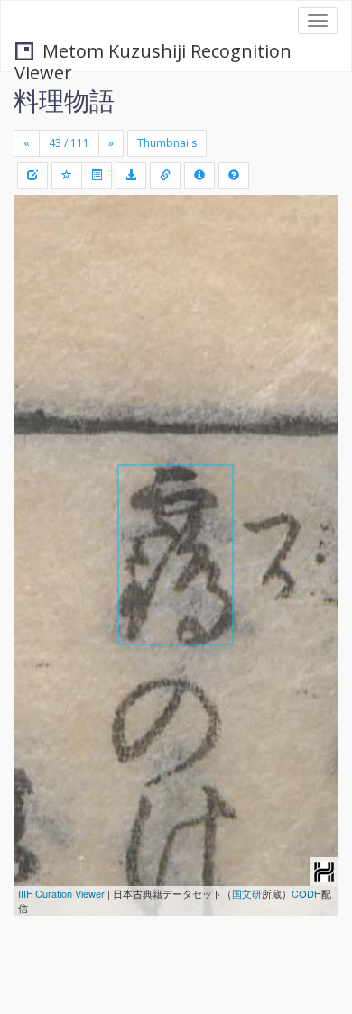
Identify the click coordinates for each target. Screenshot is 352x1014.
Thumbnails (167, 143)
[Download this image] (131, 175)
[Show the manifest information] (199, 175)
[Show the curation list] (96, 175)
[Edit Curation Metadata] (32, 175)
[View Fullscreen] (37, 285)
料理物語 (64, 100)
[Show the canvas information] (165, 175)
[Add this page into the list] (66, 175)
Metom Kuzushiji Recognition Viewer (153, 53)
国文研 (247, 893)
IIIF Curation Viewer (61, 893)
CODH (306, 893)
